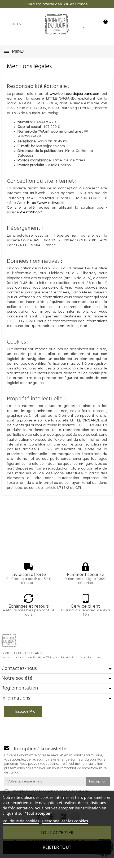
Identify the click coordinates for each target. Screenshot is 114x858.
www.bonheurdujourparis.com (75, 94)
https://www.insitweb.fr (45, 203)
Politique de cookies (21, 820)
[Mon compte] (93, 24)
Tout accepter (57, 833)
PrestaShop (30, 212)
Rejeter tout (57, 847)
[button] (28, 24)
